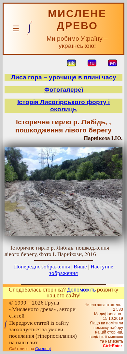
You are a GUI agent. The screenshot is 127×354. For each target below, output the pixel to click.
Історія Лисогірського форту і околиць (63, 106)
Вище (80, 267)
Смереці (43, 349)
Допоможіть (81, 290)
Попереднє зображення (42, 267)
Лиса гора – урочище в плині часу (63, 77)
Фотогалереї (63, 89)
